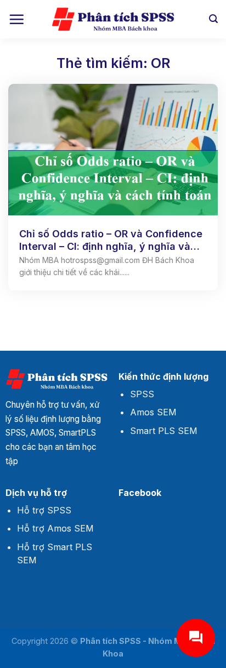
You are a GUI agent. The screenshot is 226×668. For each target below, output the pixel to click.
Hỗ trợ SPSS (44, 510)
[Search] (213, 19)
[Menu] (16, 19)
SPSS (142, 394)
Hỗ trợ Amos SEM (55, 528)
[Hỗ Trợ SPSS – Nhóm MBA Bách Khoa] (113, 19)
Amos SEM (153, 412)
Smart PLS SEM (163, 430)
